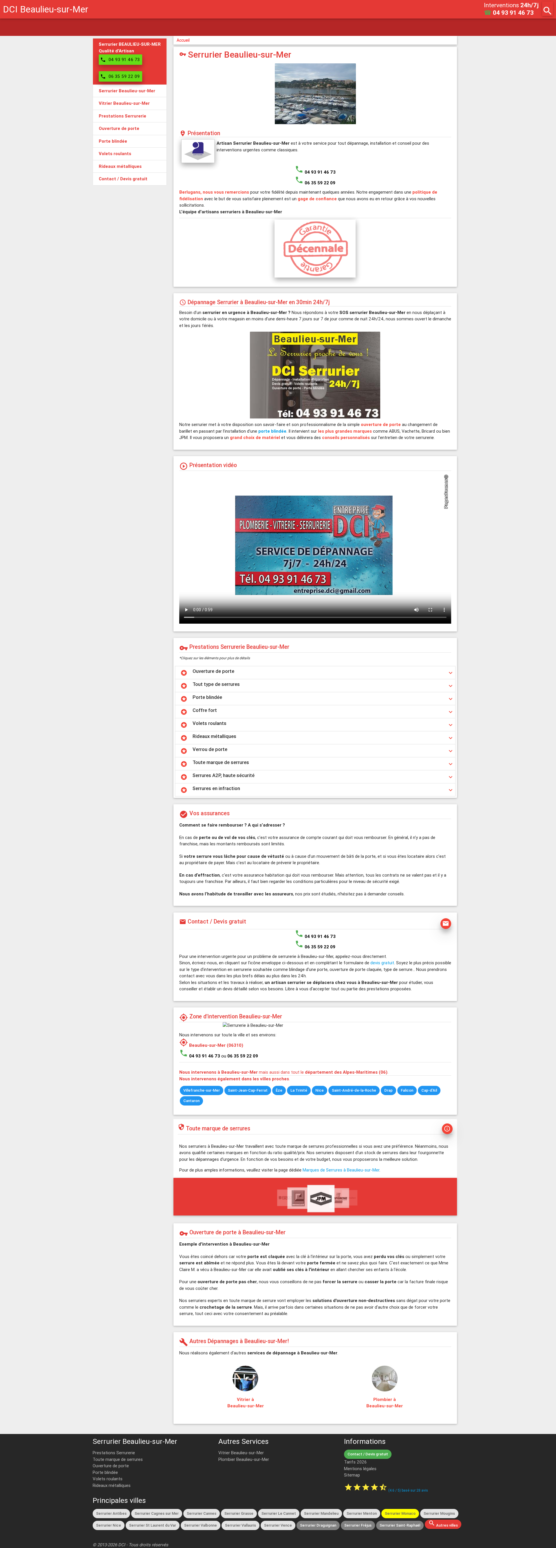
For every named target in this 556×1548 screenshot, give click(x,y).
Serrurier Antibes (111, 1513)
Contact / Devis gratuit (368, 1454)
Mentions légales (360, 1468)
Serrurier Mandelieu (321, 1513)
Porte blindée (105, 1472)
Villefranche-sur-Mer (201, 1090)
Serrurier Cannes (201, 1513)
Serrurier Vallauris (240, 1525)
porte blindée (272, 431)
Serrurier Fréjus (358, 1525)
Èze (279, 1090)
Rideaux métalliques (112, 1485)
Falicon (407, 1090)
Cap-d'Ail (429, 1090)
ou (239, 1056)
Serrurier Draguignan (318, 1525)
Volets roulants (107, 1478)
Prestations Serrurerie (114, 1452)
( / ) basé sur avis (408, 1490)
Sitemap (352, 1475)
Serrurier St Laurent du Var (152, 1525)
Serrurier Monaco (400, 1513)
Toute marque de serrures (118, 1459)
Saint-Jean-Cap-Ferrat (248, 1090)
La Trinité (298, 1090)
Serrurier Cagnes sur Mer (157, 1513)
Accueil (183, 40)
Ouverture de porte (111, 1465)
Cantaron (191, 1100)
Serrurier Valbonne (200, 1525)
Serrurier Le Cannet (278, 1513)
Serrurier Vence (278, 1525)
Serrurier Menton (362, 1513)
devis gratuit (382, 962)
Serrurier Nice (108, 1525)
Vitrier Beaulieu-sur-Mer (241, 1452)
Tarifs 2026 (355, 1462)
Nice (319, 1090)
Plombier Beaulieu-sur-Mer (243, 1459)
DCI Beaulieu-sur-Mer (45, 9)
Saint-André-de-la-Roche (354, 1090)
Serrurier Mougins (439, 1513)
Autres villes (443, 1524)
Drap (388, 1090)
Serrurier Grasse (238, 1513)
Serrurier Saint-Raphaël (400, 1525)
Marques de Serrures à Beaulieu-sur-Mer (341, 1170)
